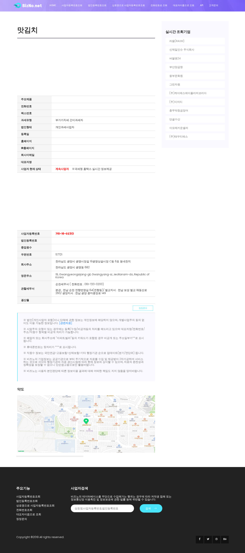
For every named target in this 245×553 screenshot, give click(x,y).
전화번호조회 (24, 510)
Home (53, 5)
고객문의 (213, 5)
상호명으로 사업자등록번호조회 (128, 5)
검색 (148, 508)
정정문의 (143, 308)
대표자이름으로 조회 (183, 5)
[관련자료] (65, 323)
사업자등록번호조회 (72, 5)
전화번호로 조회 (159, 5)
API (201, 5)
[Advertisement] (87, 67)
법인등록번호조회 (97, 5)
